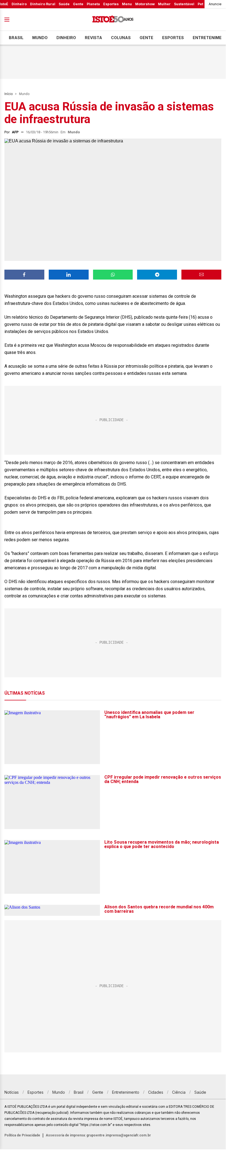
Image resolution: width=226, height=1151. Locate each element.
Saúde (64, 4)
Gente (78, 4)
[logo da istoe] (113, 20)
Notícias (11, 1092)
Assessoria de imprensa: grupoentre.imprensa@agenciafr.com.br (98, 1135)
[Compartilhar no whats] (113, 275)
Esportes (111, 4)
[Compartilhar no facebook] (24, 275)
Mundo (40, 37)
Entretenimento (125, 1092)
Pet (200, 4)
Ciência (179, 1092)
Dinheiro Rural (42, 4)
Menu (127, 4)
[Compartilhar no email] (201, 275)
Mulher (164, 4)
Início (8, 94)
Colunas (121, 37)
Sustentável (184, 4)
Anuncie (215, 4)
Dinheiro (19, 4)
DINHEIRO (66, 37)
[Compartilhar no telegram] (157, 275)
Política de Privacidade (22, 1135)
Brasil (16, 37)
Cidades (155, 1092)
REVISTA (93, 37)
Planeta (93, 4)
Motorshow (145, 4)
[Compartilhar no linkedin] (69, 275)
